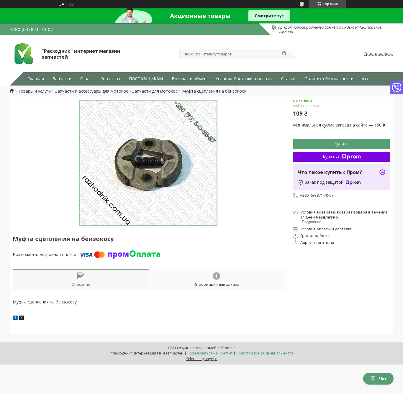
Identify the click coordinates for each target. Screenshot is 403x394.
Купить (342, 144)
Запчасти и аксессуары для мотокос (91, 91)
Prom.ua (228, 347)
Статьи (288, 79)
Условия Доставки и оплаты (243, 79)
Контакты (110, 79)
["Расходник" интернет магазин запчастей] (23, 53)
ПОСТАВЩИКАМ (146, 79)
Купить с (331, 157)
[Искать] (284, 54)
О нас (85, 79)
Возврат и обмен (189, 79)
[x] (21, 318)
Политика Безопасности (328, 79)
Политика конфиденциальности (264, 353)
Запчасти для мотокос (155, 91)
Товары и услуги (34, 91)
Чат (382, 378)
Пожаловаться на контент (209, 353)
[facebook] (15, 318)
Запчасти (62, 79)
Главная (35, 79)
